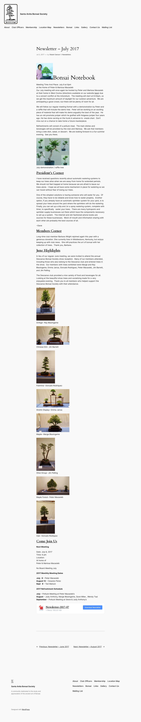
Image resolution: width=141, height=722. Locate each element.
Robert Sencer (55, 54)
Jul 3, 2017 (40, 54)
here (96, 93)
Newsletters (66, 54)
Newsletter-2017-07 (57, 607)
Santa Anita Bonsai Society (33, 14)
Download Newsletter (92, 607)
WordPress (26, 709)
